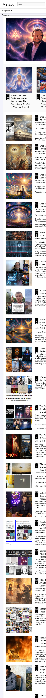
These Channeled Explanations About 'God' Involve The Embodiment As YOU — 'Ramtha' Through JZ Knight (20, 102)
